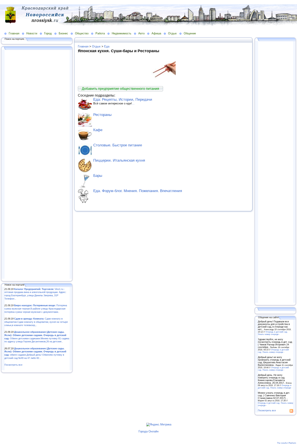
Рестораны (102, 115)
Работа (100, 33)
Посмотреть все (13, 364)
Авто (141, 33)
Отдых (172, 33)
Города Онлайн (148, 431)
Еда (106, 46)
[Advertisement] (37, 164)
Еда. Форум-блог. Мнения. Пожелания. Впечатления (137, 191)
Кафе (97, 130)
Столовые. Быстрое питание (117, 145)
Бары (97, 176)
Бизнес (63, 33)
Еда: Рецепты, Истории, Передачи (122, 99)
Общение (190, 33)
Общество (81, 33)
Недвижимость (121, 33)
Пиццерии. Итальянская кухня (119, 160)
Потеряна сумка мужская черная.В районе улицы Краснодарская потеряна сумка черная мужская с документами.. (35, 308)
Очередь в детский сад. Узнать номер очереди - (273, 333)
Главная (14, 33)
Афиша (156, 33)
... (133, 103)
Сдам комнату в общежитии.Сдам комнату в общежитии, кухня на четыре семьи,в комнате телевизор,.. (36, 321)
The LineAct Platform (286, 443)
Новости (31, 33)
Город (48, 33)
